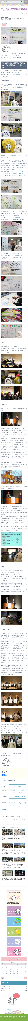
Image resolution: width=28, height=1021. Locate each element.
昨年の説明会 (16, 74)
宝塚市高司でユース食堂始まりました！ (17, 787)
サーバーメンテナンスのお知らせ (17, 819)
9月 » (25, 978)
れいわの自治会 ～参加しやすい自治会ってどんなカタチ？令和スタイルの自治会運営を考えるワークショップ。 (17, 804)
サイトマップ (24, 13)
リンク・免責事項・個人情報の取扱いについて (17, 1012)
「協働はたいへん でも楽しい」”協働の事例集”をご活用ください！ (14, 173)
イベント (5, 780)
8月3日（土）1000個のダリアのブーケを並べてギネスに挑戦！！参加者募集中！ (17, 798)
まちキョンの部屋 (11, 57)
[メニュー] (26, 2)
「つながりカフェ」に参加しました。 (17, 784)
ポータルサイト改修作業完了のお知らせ (12, 816)
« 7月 (2, 978)
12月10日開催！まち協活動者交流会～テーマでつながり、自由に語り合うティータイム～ (17, 792)
